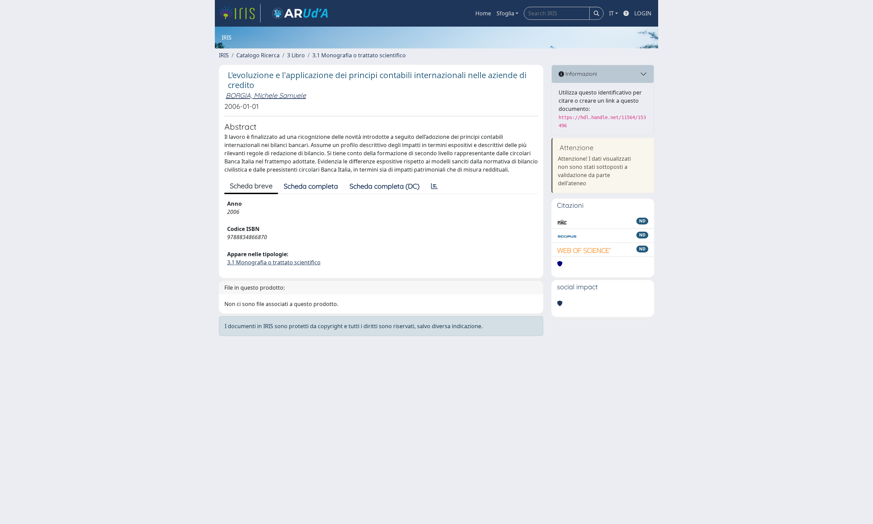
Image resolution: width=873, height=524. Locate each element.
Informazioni (580, 73)
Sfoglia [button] (505, 13)
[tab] (434, 186)
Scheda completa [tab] (311, 186)
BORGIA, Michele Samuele (266, 95)
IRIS (224, 55)
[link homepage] (240, 13)
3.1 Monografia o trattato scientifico (359, 55)
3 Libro (296, 55)
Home (483, 13)
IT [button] (611, 13)
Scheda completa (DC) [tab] (384, 186)
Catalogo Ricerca (258, 55)
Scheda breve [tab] (251, 185)
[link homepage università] (300, 13)
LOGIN (642, 13)
